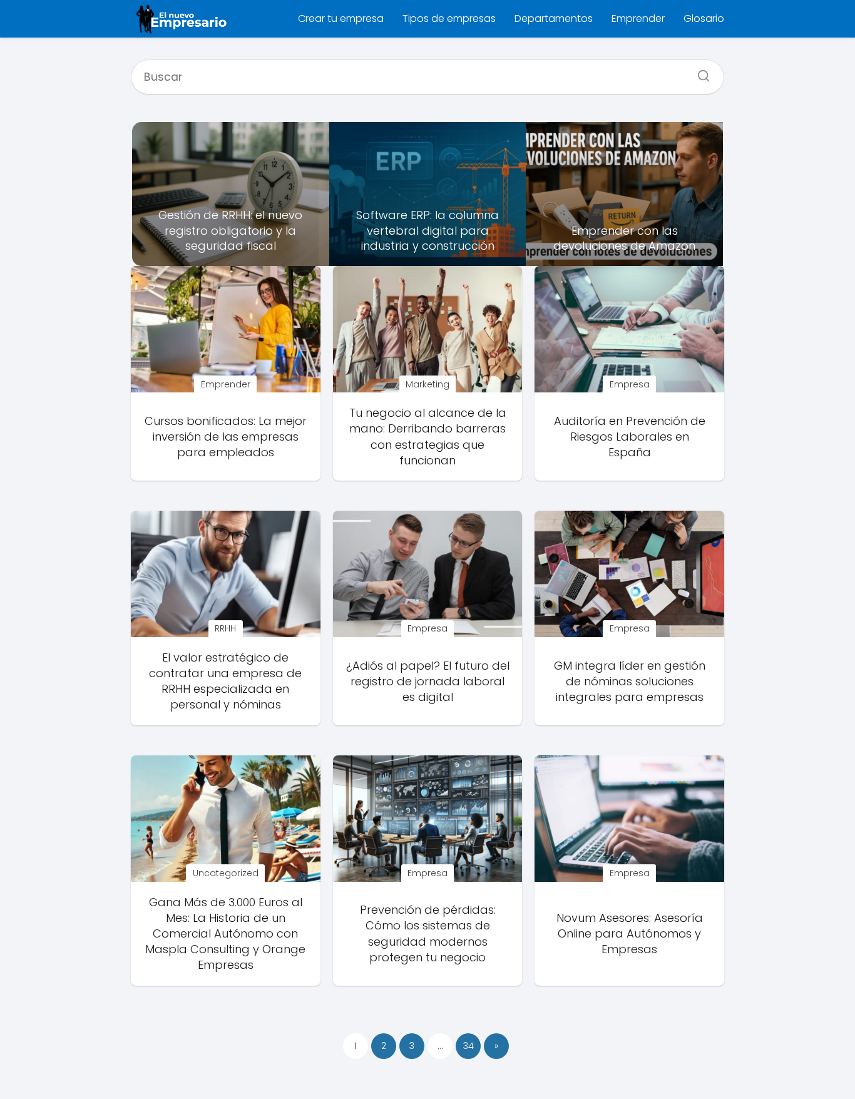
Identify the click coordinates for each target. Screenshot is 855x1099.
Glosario (703, 18)
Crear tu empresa (341, 18)
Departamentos (554, 18)
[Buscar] (699, 71)
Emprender (638, 18)
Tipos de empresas (449, 18)
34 (468, 1046)
